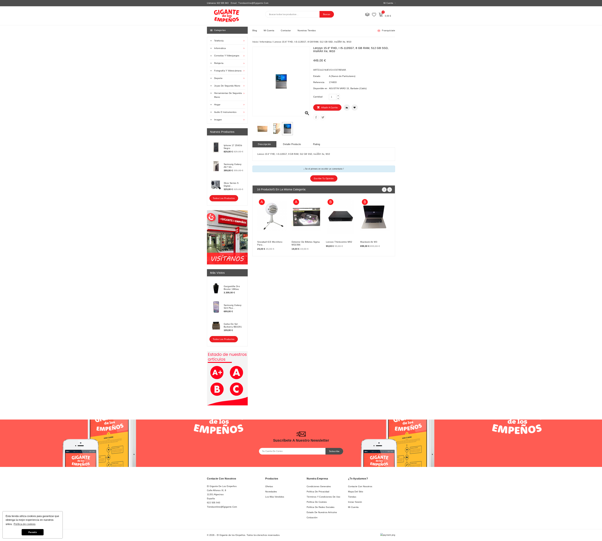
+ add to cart (263, 215)
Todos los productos (224, 198)
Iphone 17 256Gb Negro (233, 146)
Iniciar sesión (355, 502)
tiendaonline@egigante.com (222, 507)
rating (316, 144)
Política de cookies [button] (25, 524)
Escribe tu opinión (324, 178)
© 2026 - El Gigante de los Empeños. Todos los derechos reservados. (243, 535)
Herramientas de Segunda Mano (229, 95)
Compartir (316, 117)
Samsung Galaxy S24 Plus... (233, 306)
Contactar (286, 30)
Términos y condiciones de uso (323, 496)
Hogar (229, 104)
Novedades (271, 491)
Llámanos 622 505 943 (217, 3)
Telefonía (229, 40)
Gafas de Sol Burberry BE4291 (233, 325)
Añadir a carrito (327, 107)
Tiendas (352, 496)
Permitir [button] (32, 532)
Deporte (229, 78)
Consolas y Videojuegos (229, 55)
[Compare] (367, 14)
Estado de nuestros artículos (322, 512)
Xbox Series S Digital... (231, 184)
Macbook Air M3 (368, 242)
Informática (229, 48)
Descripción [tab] (264, 144)
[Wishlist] (374, 14)
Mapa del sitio (355, 491)
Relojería (229, 63)
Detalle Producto (292, 144)
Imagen (229, 119)
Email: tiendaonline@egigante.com (250, 3)
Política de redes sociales (321, 507)
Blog (254, 30)
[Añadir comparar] (347, 107)
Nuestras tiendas (307, 30)
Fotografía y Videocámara (229, 70)
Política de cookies (317, 502)
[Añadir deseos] (354, 107)
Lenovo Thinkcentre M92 (339, 242)
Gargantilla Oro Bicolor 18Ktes (232, 287)
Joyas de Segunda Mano (229, 85)
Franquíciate (388, 30)
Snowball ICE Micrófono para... (269, 243)
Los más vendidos (274, 496)
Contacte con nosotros (221, 478)
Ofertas (269, 486)
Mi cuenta (269, 30)
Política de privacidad (318, 491)
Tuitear (322, 117)
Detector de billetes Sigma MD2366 (306, 243)
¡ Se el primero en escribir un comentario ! (324, 169)
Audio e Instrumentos (229, 112)
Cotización (312, 517)
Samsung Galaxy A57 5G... (233, 165)
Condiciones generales (319, 486)
